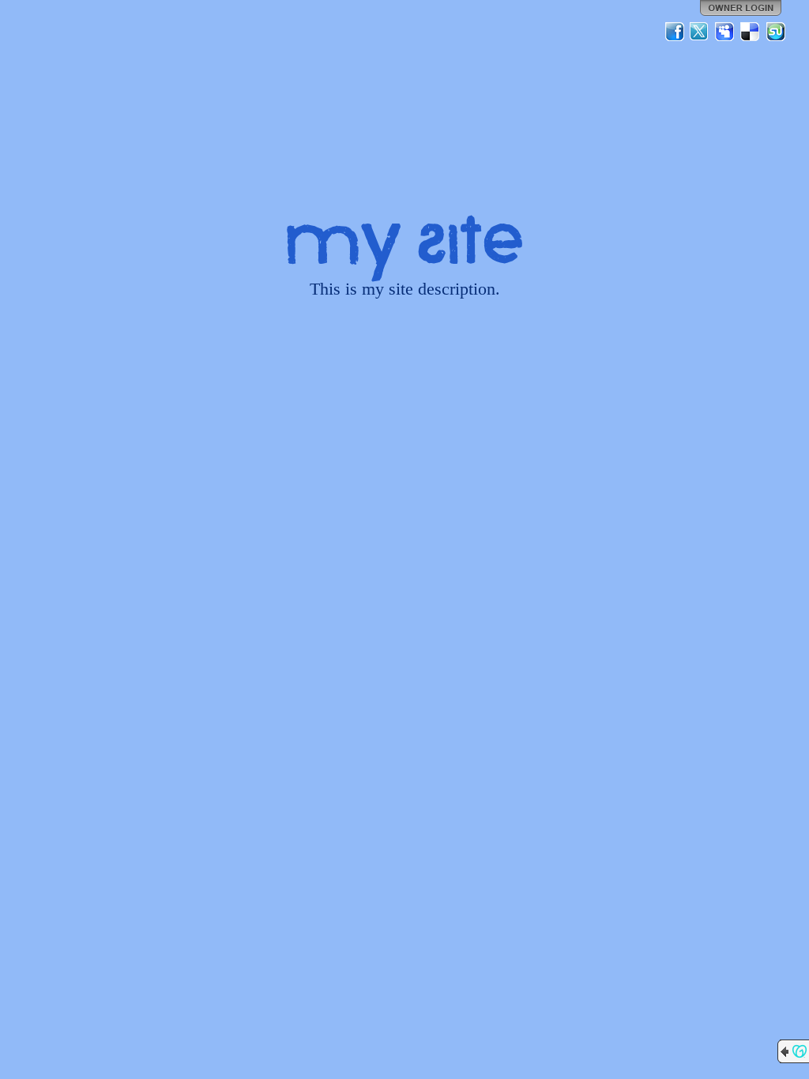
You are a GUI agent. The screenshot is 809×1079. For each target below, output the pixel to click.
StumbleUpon (776, 32)
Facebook (675, 32)
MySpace (725, 32)
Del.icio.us (750, 32)
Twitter (700, 32)
